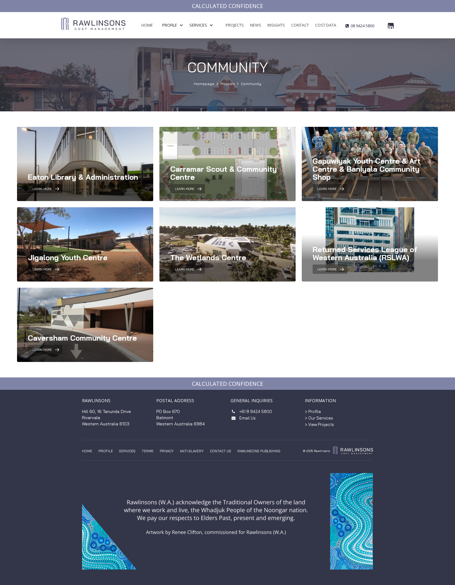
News (255, 25)
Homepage (204, 83)
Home (87, 451)
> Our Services (319, 417)
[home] (93, 27)
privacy (167, 451)
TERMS (148, 451)
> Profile (313, 411)
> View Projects (319, 424)
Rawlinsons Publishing (258, 451)
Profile (105, 451)
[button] (175, 25)
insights (276, 25)
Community (251, 83)
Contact (300, 25)
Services (127, 451)
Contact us (220, 451)
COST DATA (325, 25)
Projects (227, 83)
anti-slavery (192, 451)
